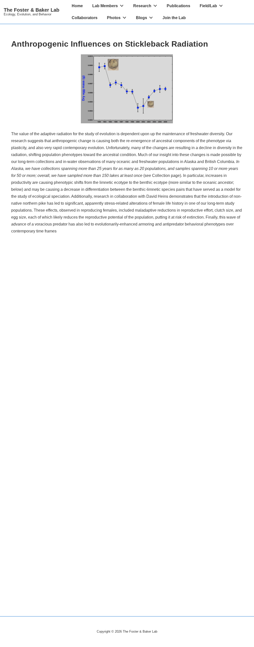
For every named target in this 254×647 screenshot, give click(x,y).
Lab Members (105, 6)
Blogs (141, 18)
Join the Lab (174, 18)
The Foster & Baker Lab (31, 10)
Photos (114, 18)
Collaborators (84, 18)
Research (142, 6)
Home (77, 6)
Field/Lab (208, 6)
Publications (178, 6)
